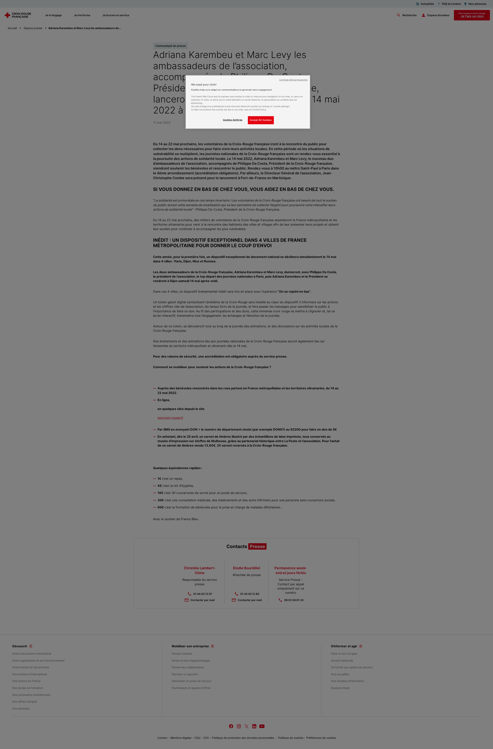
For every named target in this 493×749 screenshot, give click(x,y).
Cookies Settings (232, 119)
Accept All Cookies (261, 120)
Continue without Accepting (293, 80)
